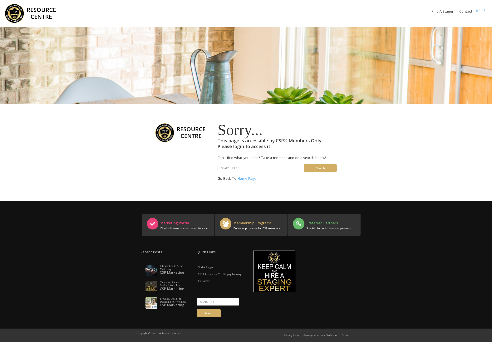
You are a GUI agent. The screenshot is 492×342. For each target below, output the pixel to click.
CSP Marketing (172, 272)
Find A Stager (442, 11)
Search (320, 168)
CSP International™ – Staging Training (219, 274)
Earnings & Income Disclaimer (320, 335)
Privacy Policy (292, 335)
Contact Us (204, 280)
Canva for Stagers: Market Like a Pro (170, 284)
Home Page (246, 178)
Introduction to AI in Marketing (171, 268)
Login (482, 10)
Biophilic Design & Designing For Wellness (173, 300)
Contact (465, 11)
